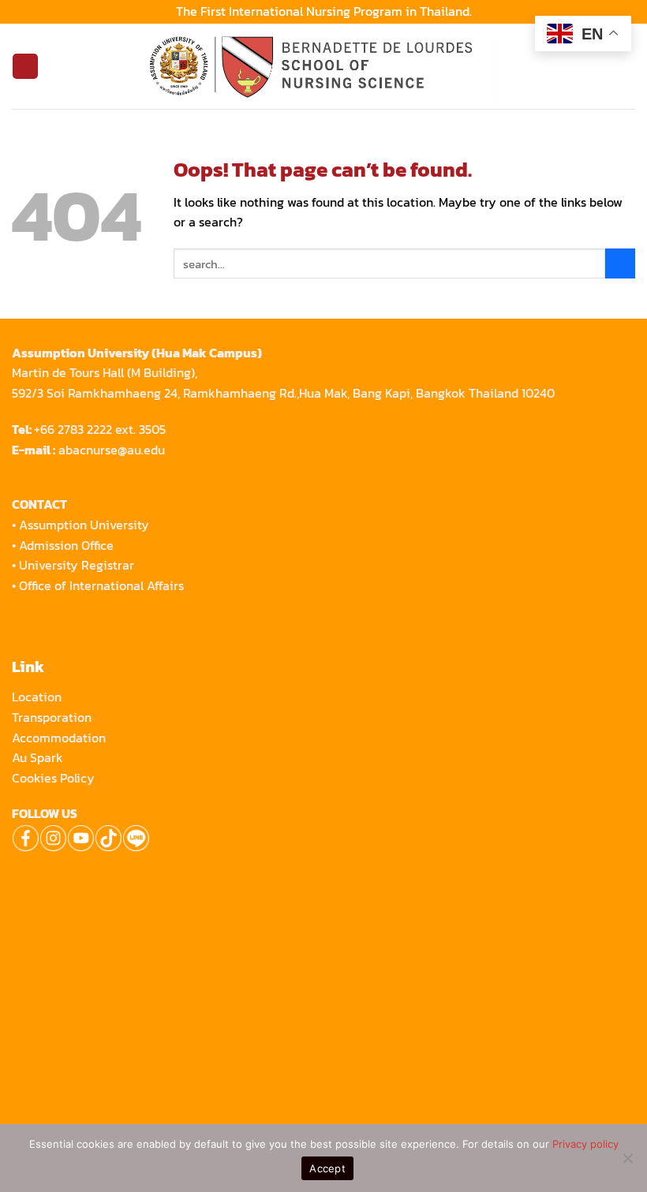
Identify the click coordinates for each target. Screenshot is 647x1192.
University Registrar (76, 564)
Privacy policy (585, 1144)
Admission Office (66, 545)
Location (37, 696)
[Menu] (25, 66)
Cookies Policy (53, 777)
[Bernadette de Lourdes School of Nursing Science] (323, 66)
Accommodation (60, 737)
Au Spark (37, 757)
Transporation (53, 717)
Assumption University (84, 524)
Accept (327, 1168)
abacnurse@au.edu (111, 449)
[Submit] (620, 263)
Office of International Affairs (101, 585)
